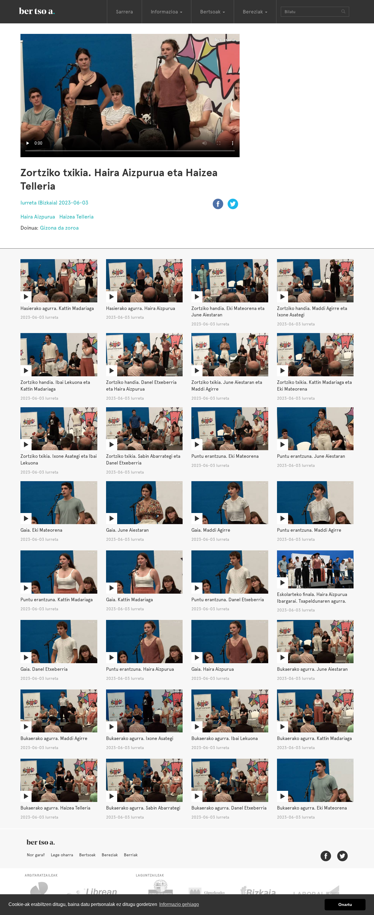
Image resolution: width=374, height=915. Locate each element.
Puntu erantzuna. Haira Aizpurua (140, 669)
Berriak (131, 854)
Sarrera (124, 12)
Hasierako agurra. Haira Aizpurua (140, 308)
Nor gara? (36, 854)
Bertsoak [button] (211, 12)
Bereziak (110, 854)
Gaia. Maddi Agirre (210, 530)
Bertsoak (87, 854)
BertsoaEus (45, 10)
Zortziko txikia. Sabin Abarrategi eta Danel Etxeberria (143, 459)
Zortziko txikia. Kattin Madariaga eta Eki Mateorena (314, 385)
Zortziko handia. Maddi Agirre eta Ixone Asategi (312, 312)
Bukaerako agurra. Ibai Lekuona (224, 738)
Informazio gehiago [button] (179, 904)
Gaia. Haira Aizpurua (212, 669)
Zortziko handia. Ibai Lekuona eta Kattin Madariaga (55, 385)
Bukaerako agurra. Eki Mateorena (312, 808)
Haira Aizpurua (37, 217)
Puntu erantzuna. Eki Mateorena (225, 456)
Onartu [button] (345, 904)
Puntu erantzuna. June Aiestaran (311, 456)
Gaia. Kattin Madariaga (129, 599)
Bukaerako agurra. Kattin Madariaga (314, 738)
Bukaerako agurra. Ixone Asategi (139, 738)
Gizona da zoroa (59, 228)
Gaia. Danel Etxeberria (43, 669)
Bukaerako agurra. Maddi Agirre (53, 738)
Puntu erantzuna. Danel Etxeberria (227, 599)
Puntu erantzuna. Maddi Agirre (309, 530)
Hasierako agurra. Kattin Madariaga (57, 308)
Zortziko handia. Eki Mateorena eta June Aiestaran (227, 312)
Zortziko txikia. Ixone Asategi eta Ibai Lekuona (58, 459)
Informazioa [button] (165, 12)
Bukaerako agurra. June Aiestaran (312, 669)
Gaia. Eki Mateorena (41, 530)
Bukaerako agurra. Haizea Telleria (55, 808)
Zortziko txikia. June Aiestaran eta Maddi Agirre (226, 385)
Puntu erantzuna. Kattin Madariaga (56, 599)
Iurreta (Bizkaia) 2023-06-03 (54, 203)
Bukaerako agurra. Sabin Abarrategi (143, 808)
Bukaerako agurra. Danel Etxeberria (228, 808)
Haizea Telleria (76, 217)
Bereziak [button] (253, 12)
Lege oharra (62, 854)
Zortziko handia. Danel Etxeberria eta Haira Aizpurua (141, 385)
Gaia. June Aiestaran (127, 530)
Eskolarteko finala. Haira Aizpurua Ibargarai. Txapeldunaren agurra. (312, 598)
